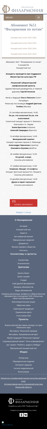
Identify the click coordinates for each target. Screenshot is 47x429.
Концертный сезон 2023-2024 (23, 48)
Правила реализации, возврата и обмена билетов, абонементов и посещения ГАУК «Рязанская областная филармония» (23, 296)
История (23, 226)
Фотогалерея (23, 372)
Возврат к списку (23, 212)
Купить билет (23, 273)
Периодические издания (23, 361)
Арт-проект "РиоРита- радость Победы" (24, 345)
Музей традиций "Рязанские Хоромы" (23, 338)
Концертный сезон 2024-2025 (23, 43)
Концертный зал (23, 229)
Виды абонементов (23, 290)
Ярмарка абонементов (23, 287)
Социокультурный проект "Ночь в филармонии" (23, 341)
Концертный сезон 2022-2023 (23, 54)
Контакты (23, 250)
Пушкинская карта (23, 312)
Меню (9, 17)
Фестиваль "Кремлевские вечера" (23, 334)
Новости (23, 233)
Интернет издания (23, 365)
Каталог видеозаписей (23, 368)
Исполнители (23, 263)
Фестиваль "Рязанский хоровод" (23, 331)
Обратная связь (23, 305)
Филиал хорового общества (23, 247)
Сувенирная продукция (23, 309)
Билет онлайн (24, 276)
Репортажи (23, 358)
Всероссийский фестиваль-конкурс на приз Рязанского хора (23, 326)
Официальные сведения (23, 240)
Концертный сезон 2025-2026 (23, 37)
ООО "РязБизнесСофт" (30, 406)
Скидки (23, 280)
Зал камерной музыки (23, 236)
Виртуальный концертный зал (23, 348)
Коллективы (23, 260)
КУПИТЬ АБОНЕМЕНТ (23, 204)
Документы (23, 243)
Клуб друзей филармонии (23, 283)
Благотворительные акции (23, 302)
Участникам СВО (23, 316)
